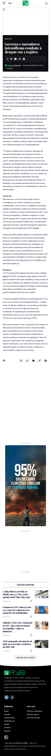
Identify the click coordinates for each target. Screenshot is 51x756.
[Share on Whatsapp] (27, 360)
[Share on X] (11, 59)
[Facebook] (6, 697)
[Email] (15, 59)
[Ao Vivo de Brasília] (25, 3)
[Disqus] (25, 402)
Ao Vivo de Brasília (14, 65)
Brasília (8, 39)
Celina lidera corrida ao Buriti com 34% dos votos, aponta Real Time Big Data (16, 594)
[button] (5, 3)
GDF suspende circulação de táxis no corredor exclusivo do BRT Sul (17, 644)
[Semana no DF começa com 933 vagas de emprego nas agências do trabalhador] (41, 610)
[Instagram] (12, 697)
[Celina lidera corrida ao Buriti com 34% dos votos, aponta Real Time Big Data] (41, 594)
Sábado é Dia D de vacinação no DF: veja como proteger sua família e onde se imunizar (18, 627)
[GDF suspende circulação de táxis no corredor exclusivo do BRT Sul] (41, 644)
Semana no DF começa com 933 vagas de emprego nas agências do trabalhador (17, 610)
